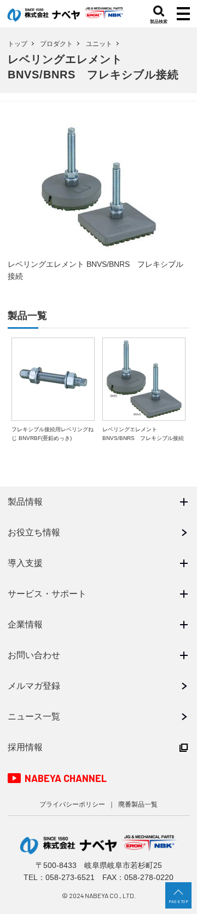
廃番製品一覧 (138, 804)
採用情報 (25, 747)
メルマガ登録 (34, 685)
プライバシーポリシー (72, 804)
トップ (17, 44)
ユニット (99, 44)
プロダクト (56, 44)
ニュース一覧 (34, 716)
